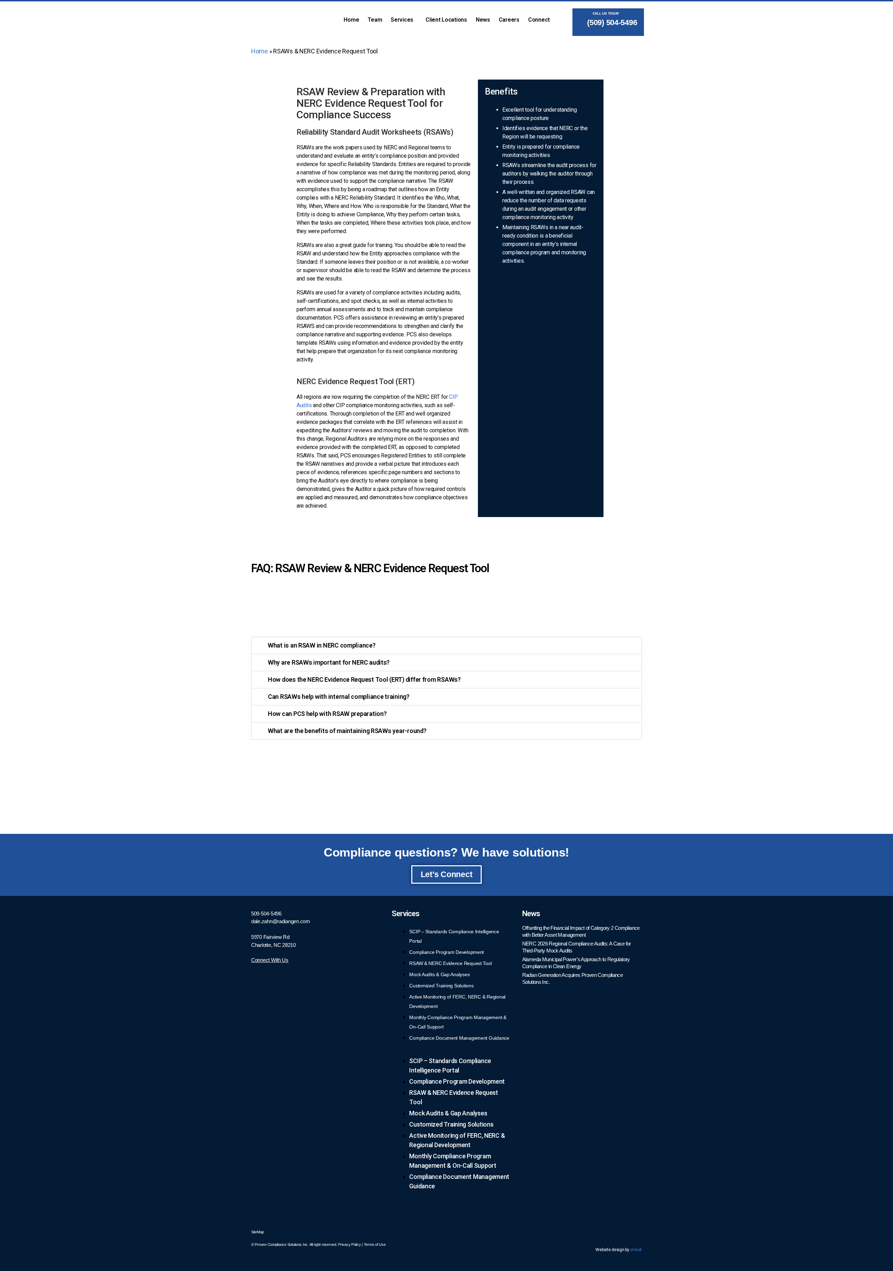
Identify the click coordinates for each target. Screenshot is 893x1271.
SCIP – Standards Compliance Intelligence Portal (450, 1065)
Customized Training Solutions (441, 985)
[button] (404, 20)
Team (375, 19)
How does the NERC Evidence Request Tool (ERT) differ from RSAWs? (364, 679)
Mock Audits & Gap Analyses (439, 974)
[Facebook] (614, 1231)
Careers (509, 19)
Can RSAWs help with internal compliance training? (339, 696)
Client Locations (446, 19)
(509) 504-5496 (611, 22)
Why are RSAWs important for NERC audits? (329, 662)
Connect (539, 19)
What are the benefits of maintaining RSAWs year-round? (347, 730)
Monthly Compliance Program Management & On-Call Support (452, 1160)
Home (351, 19)
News (483, 19)
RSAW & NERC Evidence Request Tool (450, 963)
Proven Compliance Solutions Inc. (281, 1244)
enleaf (636, 1249)
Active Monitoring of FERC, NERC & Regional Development (457, 1140)
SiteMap (257, 1232)
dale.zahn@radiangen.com (280, 921)
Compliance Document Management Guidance (459, 1038)
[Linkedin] (633, 1231)
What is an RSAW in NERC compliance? (322, 645)
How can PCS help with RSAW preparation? (327, 713)
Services (402, 19)
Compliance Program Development (446, 952)
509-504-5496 (266, 914)
